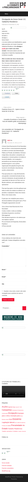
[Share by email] (14, 90)
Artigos (14, 407)
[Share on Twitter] (5, 90)
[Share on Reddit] (7, 90)
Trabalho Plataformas (15, 428)
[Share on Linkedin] (9, 90)
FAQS (10, 419)
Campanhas (7, 410)
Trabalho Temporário (22, 431)
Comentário (6, 246)
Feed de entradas (7, 465)
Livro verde (17, 422)
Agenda (10, 407)
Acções (5, 407)
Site (3, 284)
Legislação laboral (8, 422)
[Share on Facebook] (3, 90)
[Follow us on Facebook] (3, 453)
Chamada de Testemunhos (17, 410)
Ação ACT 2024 (19, 407)
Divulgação (12, 413)
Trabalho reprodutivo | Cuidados (10, 431)
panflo (4, 48)
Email (4, 276)
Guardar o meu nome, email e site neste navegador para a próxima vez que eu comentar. (14, 293)
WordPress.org (6, 471)
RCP (8, 140)
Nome (4, 269)
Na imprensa (22, 422)
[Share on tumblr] (12, 90)
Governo (17, 419)
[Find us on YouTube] (5, 453)
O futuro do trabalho (6, 425)
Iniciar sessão (5, 463)
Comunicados (5, 413)
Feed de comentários (8, 468)
